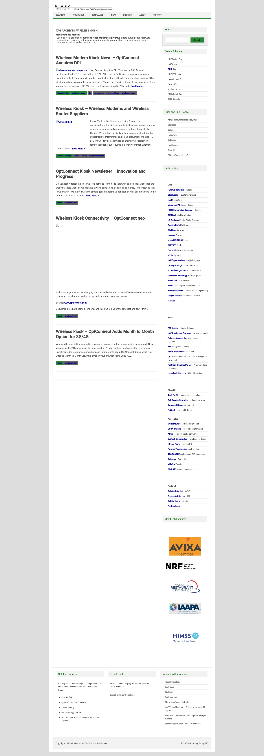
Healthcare (173, 145)
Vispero (64, 707)
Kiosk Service (63, 93)
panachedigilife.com (174, 724)
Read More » (137, 86)
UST (167, 707)
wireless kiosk (112, 93)
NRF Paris (172, 59)
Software (172, 140)
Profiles (127, 15)
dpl (90, 93)
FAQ (170, 155)
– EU (179, 496)
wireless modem (79, 93)
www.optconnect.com (75, 302)
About (142, 15)
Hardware (172, 135)
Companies (78, 15)
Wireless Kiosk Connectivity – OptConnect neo (100, 218)
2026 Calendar (174, 99)
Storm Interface (172, 702)
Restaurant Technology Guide (185, 120)
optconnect (99, 93)
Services (172, 130)
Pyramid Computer (69, 702)
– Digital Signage (184, 260)
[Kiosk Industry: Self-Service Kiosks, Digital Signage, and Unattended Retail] (83, 10)
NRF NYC (172, 74)
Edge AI (171, 150)
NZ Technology (67, 712)
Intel (63, 697)
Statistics (172, 125)
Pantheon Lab (171, 697)
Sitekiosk (169, 692)
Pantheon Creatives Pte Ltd (177, 715)
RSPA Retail (173, 94)
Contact (157, 15)
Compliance (97, 15)
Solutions (60, 15)
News (113, 15)
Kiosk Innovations (172, 682)
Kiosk (59, 203)
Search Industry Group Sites (122, 695)
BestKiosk (169, 687)
